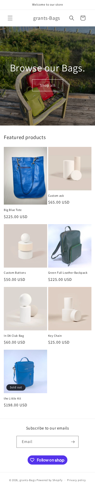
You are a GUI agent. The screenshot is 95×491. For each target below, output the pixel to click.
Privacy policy (76, 480)
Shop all (47, 85)
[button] (10, 18)
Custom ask (56, 195)
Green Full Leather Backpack (68, 272)
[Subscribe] (72, 442)
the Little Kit (12, 398)
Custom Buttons (15, 272)
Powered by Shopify (49, 480)
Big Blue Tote (13, 210)
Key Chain (55, 335)
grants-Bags (28, 480)
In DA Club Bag (14, 335)
